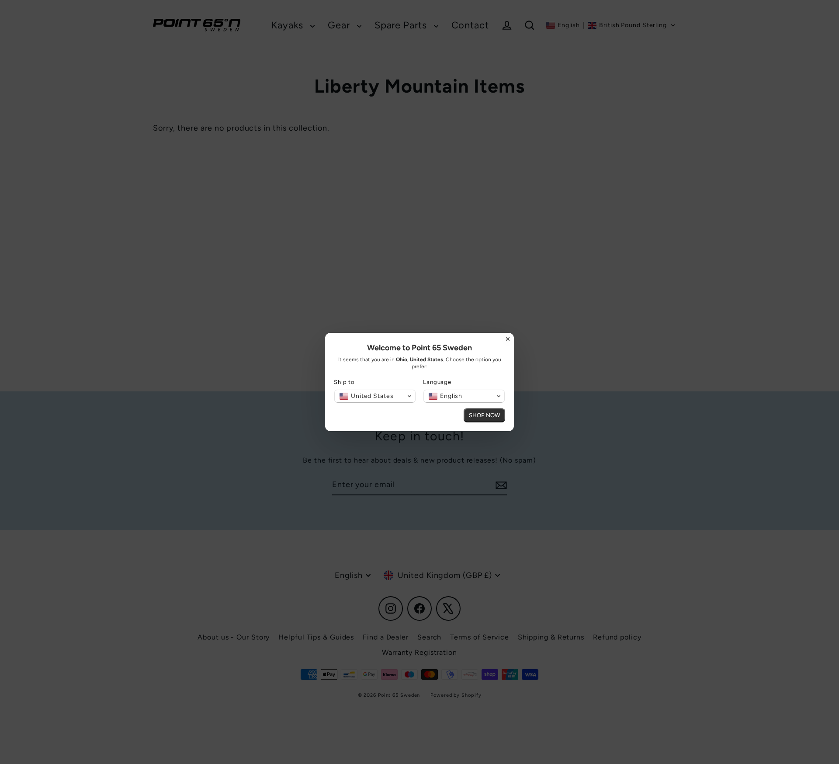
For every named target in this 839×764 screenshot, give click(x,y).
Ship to (344, 382)
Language (437, 382)
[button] (375, 396)
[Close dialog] (507, 339)
